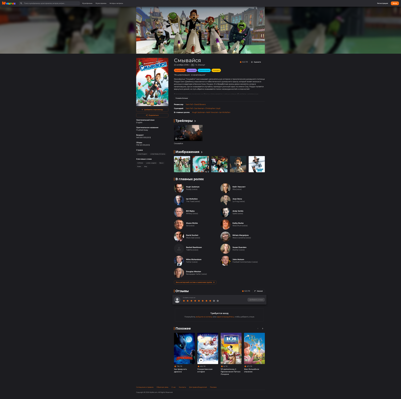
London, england (151, 163)
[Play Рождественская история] (201, 360)
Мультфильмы (87, 3)
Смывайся (187, 60)
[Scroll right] (262, 328)
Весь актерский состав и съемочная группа (194, 282)
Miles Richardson (193, 259)
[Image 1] (201, 164)
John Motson (238, 259)
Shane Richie (192, 223)
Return (161, 163)
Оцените (257, 62)
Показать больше (182, 98)
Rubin (139, 166)
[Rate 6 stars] (203, 301)
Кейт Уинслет (212, 112)
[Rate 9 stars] (214, 301)
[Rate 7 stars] (206, 301)
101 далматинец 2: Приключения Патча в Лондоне (230, 371)
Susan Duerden (239, 247)
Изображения (187, 152)
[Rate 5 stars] (199, 301)
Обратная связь (162, 387)
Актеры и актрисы (116, 3)
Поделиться (154, 115)
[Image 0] (182, 164)
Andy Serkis (238, 211)
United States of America (157, 154)
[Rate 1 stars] (184, 301)
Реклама (213, 387)
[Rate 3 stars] (191, 301)
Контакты (182, 387)
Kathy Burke (238, 223)
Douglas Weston (193, 272)
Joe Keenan (199, 108)
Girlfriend (140, 163)
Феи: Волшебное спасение (251, 370)
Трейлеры (184, 121)
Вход (395, 3)
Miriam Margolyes (241, 235)
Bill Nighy (190, 211)
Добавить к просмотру (153, 110)
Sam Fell (189, 104)
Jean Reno (237, 199)
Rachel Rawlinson (194, 247)
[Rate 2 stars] (188, 301)
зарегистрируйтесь (225, 317)
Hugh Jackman (198, 112)
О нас (173, 387)
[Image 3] (238, 164)
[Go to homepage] (9, 3)
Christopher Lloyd (212, 108)
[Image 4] (257, 164)
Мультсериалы (101, 3)
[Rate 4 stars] (195, 301)
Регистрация (382, 3)
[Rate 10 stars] (218, 301)
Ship (145, 166)
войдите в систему (204, 317)
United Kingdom (142, 154)
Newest (260, 291)
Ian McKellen (224, 112)
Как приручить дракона (180, 370)
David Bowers (200, 104)
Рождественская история (204, 370)
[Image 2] (219, 164)
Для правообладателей (198, 387)
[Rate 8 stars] (210, 301)
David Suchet (192, 235)
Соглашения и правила (144, 387)
